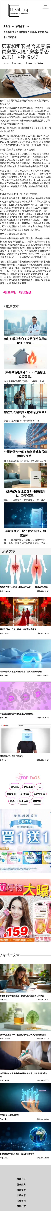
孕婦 (12, 801)
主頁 (8, 27)
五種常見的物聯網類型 (9, 1115)
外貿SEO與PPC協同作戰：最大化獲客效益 (17, 1154)
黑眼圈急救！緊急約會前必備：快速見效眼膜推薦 (21, 672)
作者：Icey (3, 760)
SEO (39, 787)
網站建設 (15, 787)
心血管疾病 (39, 794)
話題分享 (20, 27)
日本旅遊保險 (15, 111)
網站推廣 (28, 787)
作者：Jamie (4, 675)
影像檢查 (23, 801)
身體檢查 (24, 794)
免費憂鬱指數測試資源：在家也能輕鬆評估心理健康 (22, 996)
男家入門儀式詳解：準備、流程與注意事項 (18, 630)
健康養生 (21, 1190)
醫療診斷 (37, 801)
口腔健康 (21, 1196)
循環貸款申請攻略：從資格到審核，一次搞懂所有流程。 (24, 1035)
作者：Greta (4, 633)
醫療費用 (11, 794)
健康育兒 (21, 1179)
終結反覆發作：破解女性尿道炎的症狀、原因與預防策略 (24, 587)
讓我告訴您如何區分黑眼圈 (11, 756)
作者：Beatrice (5, 591)
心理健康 (21, 1201)
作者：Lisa (3, 718)
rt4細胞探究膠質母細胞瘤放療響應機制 (16, 714)
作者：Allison (4, 1158)
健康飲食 (21, 1185)
